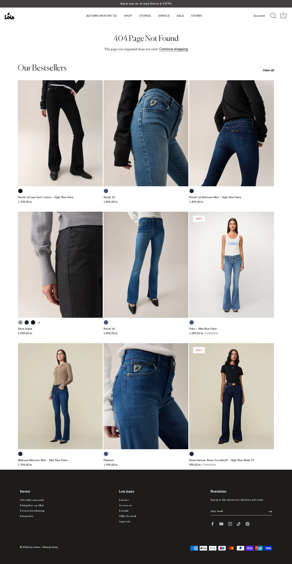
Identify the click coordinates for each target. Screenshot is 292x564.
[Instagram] (230, 523)
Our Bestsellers (42, 68)
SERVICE (164, 15)
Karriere (124, 500)
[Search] (273, 16)
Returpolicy (27, 516)
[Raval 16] (145, 133)
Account (259, 15)
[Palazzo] (145, 396)
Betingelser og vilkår (32, 505)
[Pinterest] (247, 523)
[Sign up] (270, 512)
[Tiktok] (239, 523)
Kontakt (124, 511)
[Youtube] (221, 523)
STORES (196, 15)
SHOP (128, 15)
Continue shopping (173, 49)
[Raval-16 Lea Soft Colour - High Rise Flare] (60, 133)
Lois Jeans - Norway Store (43, 547)
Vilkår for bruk (127, 516)
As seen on (125, 505)
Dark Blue (191, 191)
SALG (180, 15)
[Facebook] (213, 523)
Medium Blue (106, 191)
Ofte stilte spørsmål (32, 500)
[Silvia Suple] (60, 265)
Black (20, 191)
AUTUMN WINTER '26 (101, 15)
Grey (20, 322)
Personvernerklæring (32, 511)
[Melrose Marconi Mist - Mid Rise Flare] (60, 396)
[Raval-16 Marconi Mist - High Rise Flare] (231, 133)
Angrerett (124, 521)
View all (268, 70)
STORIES (145, 15)
